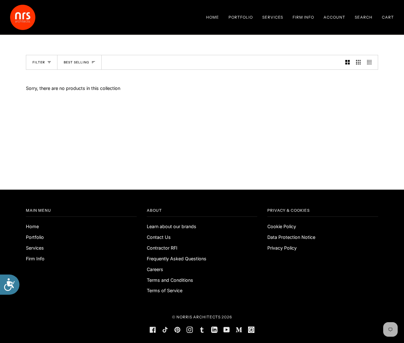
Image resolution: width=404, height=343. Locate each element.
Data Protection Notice (291, 237)
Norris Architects (198, 317)
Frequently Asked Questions (176, 258)
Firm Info (35, 258)
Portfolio (35, 237)
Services (35, 248)
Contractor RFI (162, 248)
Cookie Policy (281, 226)
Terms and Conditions (170, 280)
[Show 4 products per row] (371, 62)
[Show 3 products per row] (358, 62)
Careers (155, 269)
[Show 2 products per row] (347, 62)
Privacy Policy (282, 248)
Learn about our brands (171, 226)
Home (32, 226)
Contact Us (159, 237)
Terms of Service (164, 290)
